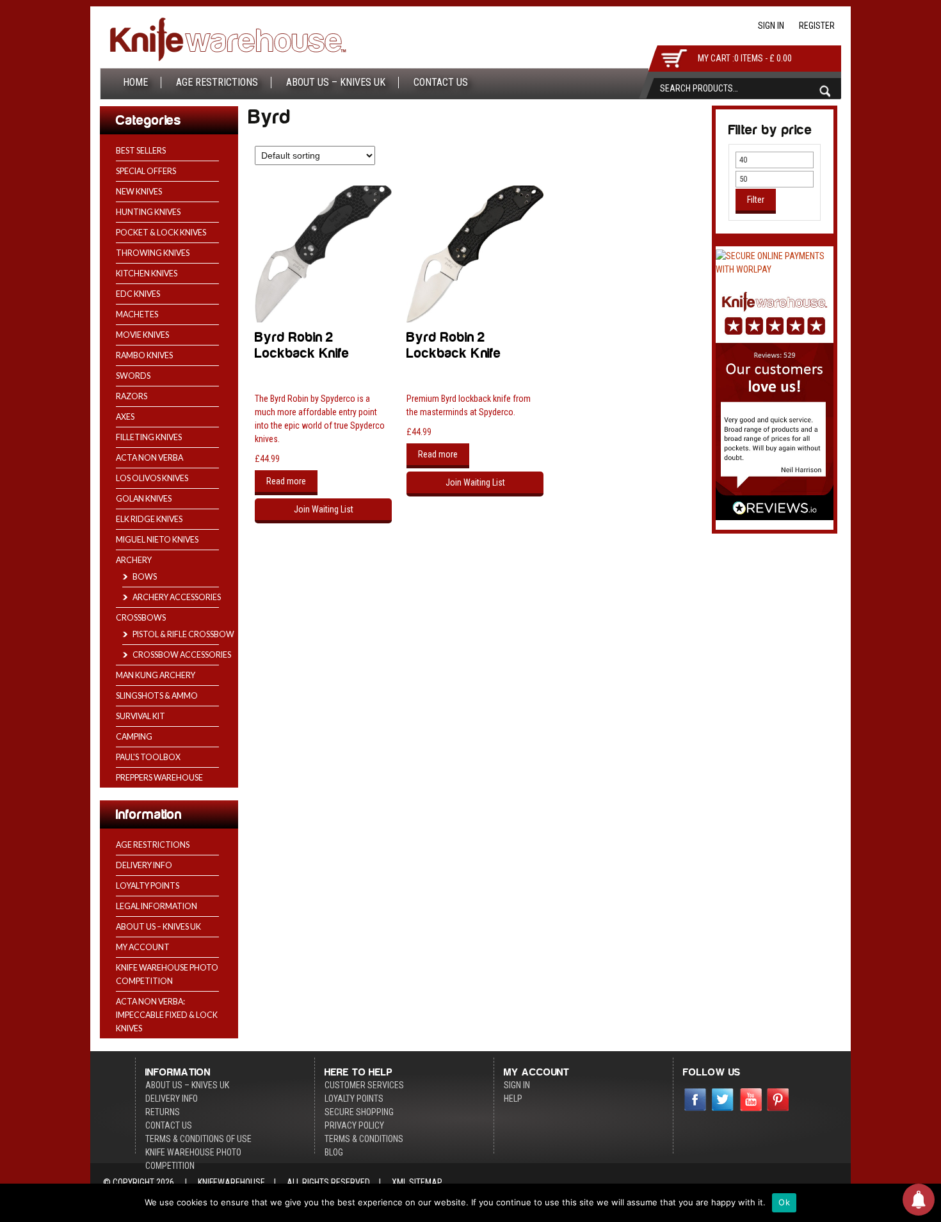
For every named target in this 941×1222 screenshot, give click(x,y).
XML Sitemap (417, 1182)
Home (135, 82)
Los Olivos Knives (152, 478)
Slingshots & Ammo (157, 696)
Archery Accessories (177, 597)
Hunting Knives (148, 212)
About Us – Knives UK (335, 82)
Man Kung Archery (155, 675)
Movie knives (142, 335)
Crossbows (141, 618)
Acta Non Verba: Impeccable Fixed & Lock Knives (167, 1015)
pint (778, 1101)
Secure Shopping (359, 1112)
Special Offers (146, 171)
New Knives (139, 191)
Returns (162, 1112)
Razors (131, 396)
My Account (143, 947)
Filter (755, 199)
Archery (134, 560)
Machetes (137, 314)
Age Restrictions (217, 82)
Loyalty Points (147, 886)
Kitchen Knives (146, 273)
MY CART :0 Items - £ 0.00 (745, 58)
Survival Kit (140, 716)
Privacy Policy (354, 1125)
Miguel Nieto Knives (157, 539)
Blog (334, 1152)
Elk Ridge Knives (149, 519)
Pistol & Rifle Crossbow (183, 634)
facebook (696, 1101)
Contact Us (441, 82)
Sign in (771, 25)
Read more (286, 481)
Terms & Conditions (364, 1139)
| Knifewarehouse (220, 1182)
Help (513, 1098)
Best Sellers (141, 150)
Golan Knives (144, 499)
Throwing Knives (152, 253)
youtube (751, 1101)
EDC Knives (138, 294)
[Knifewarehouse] (227, 42)
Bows (145, 577)
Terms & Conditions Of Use (198, 1139)
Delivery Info (144, 865)
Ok (784, 1202)
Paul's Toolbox (148, 757)
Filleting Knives (149, 437)
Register (817, 25)
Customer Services (364, 1085)
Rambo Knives (144, 355)
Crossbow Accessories (182, 655)
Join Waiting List (323, 509)
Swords (133, 376)
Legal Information (156, 906)
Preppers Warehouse (159, 777)
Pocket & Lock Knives (161, 232)
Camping (134, 737)
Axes (125, 417)
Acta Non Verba (149, 458)
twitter (723, 1101)
